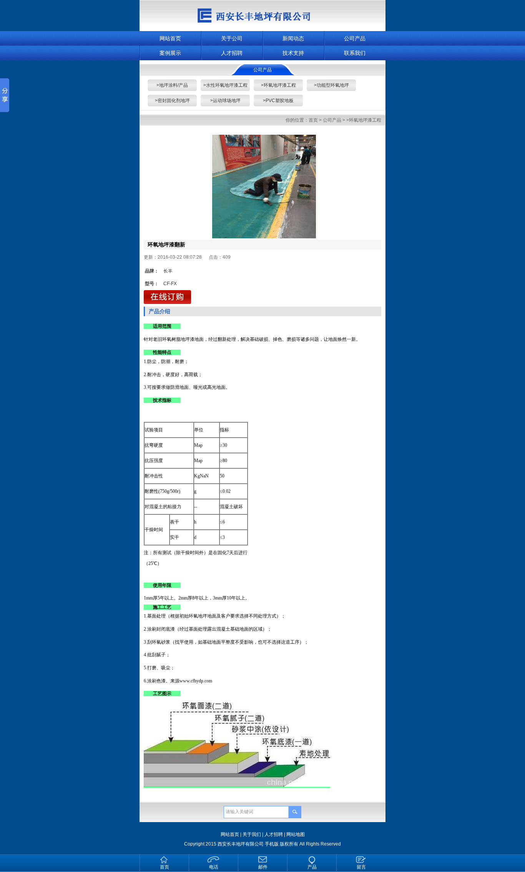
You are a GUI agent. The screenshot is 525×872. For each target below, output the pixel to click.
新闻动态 (293, 38)
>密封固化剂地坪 (172, 100)
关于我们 (252, 834)
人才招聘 (232, 53)
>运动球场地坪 (225, 100)
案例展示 (170, 53)
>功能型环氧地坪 (331, 85)
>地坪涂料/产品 (172, 85)
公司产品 (355, 38)
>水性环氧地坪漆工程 (225, 85)
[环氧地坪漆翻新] (264, 186)
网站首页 (170, 38)
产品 (312, 867)
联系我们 (355, 53)
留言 (361, 867)
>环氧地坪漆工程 (278, 85)
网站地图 (295, 834)
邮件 (262, 867)
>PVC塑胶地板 (278, 100)
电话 (213, 867)
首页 (313, 120)
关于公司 (232, 38)
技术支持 (293, 53)
